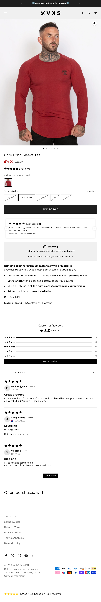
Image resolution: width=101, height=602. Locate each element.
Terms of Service (14, 538)
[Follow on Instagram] (19, 555)
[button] (11, 168)
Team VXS (10, 516)
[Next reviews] (94, 228)
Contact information (14, 576)
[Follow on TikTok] (33, 555)
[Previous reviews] (6, 228)
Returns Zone (12, 527)
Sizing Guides (12, 521)
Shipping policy (32, 572)
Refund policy (12, 543)
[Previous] (21, 3)
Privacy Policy (12, 532)
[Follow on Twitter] (12, 555)
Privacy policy (29, 569)
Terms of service (12, 572)
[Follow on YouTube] (26, 555)
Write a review (50, 361)
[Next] (79, 3)
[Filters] (7, 372)
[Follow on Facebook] (6, 555)
